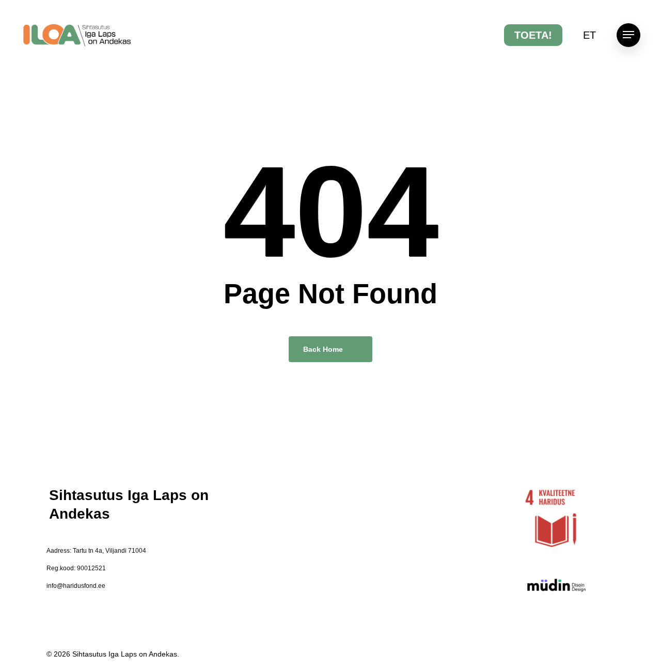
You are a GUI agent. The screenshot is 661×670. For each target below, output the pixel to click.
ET (589, 35)
